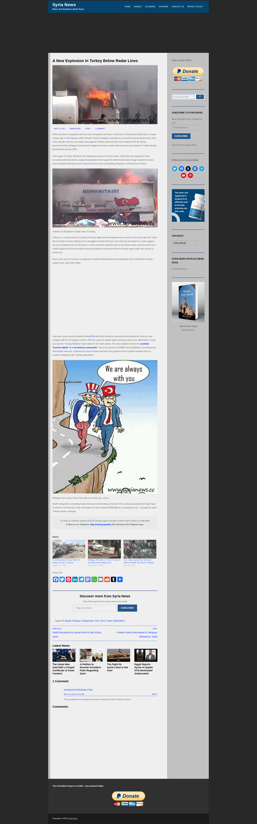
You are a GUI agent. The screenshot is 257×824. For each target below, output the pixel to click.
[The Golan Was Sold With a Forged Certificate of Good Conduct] (63, 655)
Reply (155, 694)
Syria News (64, 4)
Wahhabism (119, 621)
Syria (87, 128)
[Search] (200, 97)
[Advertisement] (128, 32)
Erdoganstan (88, 621)
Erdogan (76, 621)
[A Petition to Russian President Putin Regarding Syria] (91, 655)
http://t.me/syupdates (101, 524)
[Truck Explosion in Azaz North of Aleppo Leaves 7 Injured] (68, 549)
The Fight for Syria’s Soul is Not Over (117, 667)
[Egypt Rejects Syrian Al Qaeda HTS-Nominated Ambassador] (145, 655)
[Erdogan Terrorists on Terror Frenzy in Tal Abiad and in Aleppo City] (104, 549)
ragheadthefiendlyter (78, 690)
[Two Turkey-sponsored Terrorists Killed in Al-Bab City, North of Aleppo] (140, 549)
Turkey (109, 621)
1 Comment (99, 128)
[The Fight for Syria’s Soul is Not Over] (118, 655)
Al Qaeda (66, 621)
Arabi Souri (75, 128)
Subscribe (127, 608)
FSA (93, 336)
